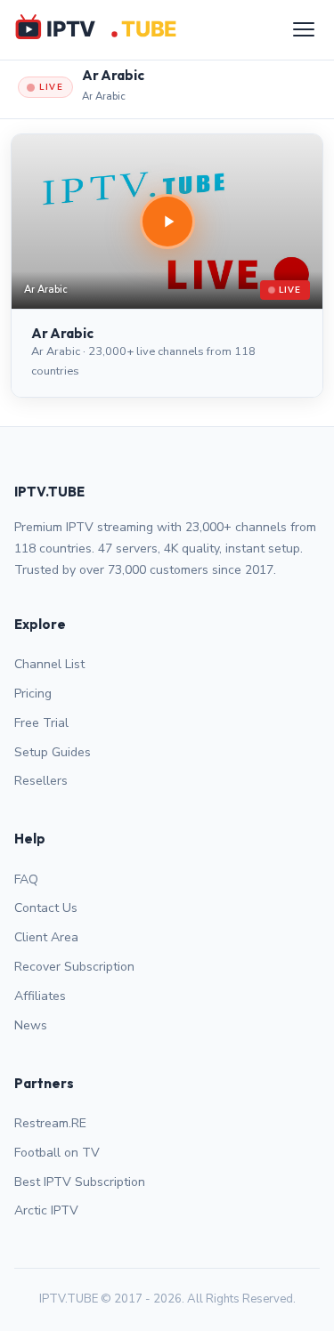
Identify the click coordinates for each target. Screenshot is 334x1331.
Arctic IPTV (46, 1210)
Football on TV (57, 1152)
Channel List (49, 664)
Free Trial (41, 722)
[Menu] (304, 29)
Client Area (46, 937)
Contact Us (45, 907)
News (30, 1025)
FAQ (26, 879)
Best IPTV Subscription (79, 1182)
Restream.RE (50, 1123)
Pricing (33, 693)
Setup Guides (52, 752)
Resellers (41, 780)
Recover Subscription (74, 966)
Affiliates (40, 996)
